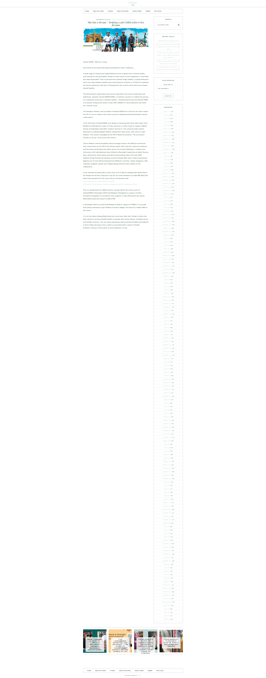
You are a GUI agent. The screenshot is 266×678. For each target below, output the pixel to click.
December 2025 (167, 139)
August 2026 (167, 111)
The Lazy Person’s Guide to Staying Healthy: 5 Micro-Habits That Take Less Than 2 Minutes (168, 55)
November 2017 (167, 471)
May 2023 (167, 245)
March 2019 (167, 417)
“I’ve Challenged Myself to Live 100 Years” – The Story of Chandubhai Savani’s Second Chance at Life (120, 645)
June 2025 (167, 159)
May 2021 (167, 327)
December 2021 (167, 303)
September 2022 (167, 272)
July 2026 (167, 115)
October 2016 (167, 516)
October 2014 (167, 598)
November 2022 (167, 266)
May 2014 (167, 615)
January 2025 (167, 176)
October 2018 (167, 434)
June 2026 (167, 118)
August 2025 (167, 152)
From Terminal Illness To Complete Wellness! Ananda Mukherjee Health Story (94, 644)
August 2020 (167, 358)
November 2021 (167, 307)
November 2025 (167, 142)
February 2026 (167, 132)
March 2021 (167, 334)
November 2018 (167, 430)
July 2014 (167, 609)
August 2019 (167, 399)
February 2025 (167, 173)
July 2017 (167, 485)
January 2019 (167, 423)
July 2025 (167, 156)
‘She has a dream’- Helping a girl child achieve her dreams (115, 24)
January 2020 (167, 382)
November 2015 (167, 554)
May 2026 (167, 122)
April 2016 (167, 537)
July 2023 (167, 238)
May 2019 (167, 410)
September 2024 (167, 190)
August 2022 (167, 276)
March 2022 (167, 293)
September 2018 (167, 437)
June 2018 (167, 447)
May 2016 (167, 533)
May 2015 (167, 574)
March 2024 (167, 211)
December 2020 (167, 344)
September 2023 (167, 231)
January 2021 (167, 341)
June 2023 (167, 242)
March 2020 (167, 375)
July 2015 (167, 567)
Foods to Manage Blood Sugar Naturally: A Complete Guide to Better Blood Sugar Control (168, 46)
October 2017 (167, 475)
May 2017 (167, 492)
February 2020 (167, 379)
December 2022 (167, 262)
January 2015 (167, 588)
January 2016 (167, 547)
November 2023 (167, 224)
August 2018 (167, 441)
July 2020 (167, 362)
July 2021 (167, 320)
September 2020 (167, 355)
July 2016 (167, 526)
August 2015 (167, 564)
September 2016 (167, 519)
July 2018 (167, 444)
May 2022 (167, 286)
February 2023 (167, 255)
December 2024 (167, 180)
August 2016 (167, 523)
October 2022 (167, 269)
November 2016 (167, 513)
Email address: (168, 84)
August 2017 (167, 482)
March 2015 (167, 581)
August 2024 (167, 194)
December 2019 (167, 386)
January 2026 (167, 135)
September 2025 (167, 149)
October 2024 (167, 187)
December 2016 (167, 509)
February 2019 (167, 420)
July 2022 (167, 279)
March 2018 (167, 458)
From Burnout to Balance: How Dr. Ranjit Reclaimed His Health (171, 642)
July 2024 (167, 197)
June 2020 (167, 365)
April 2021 (167, 331)
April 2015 (167, 578)
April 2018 (167, 454)
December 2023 (167, 221)
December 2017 (167, 468)
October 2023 (167, 228)
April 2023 (167, 248)
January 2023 (167, 259)
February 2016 (167, 543)
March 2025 (167, 170)
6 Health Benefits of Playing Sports (168, 41)
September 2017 (167, 478)
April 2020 (167, 372)
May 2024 (167, 204)
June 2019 (167, 406)
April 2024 (167, 207)
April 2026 (167, 125)
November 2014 (167, 595)
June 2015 (167, 571)
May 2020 (167, 369)
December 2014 (167, 591)
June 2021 (167, 324)
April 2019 (167, 413)
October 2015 (167, 557)
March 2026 (167, 128)
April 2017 (167, 495)
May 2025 (167, 163)
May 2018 (167, 451)
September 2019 (167, 396)
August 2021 (167, 317)
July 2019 (167, 403)
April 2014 (167, 619)
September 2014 (167, 602)
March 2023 (167, 252)
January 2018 (167, 465)
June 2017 (167, 489)
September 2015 (167, 561)
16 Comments (131, 19)
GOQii (133, 2)
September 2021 (167, 314)
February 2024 (167, 214)
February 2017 (167, 502)
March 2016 (167, 540)
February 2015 (167, 585)
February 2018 (167, 461)
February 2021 (167, 338)
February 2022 (167, 296)
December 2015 (167, 550)
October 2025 (167, 146)
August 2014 (167, 605)
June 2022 (167, 283)
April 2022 (167, 290)
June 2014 (167, 612)
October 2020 (167, 351)
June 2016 (167, 530)
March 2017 (167, 499)
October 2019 (167, 393)
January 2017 (167, 506)
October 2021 (167, 310)
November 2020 (167, 348)
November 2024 (167, 183)
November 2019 (167, 389)
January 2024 (167, 218)
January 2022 (167, 300)
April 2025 (167, 166)
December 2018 (167, 427)
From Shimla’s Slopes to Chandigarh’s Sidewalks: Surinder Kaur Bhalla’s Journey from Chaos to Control (146, 646)
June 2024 (167, 200)
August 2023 (167, 235)
